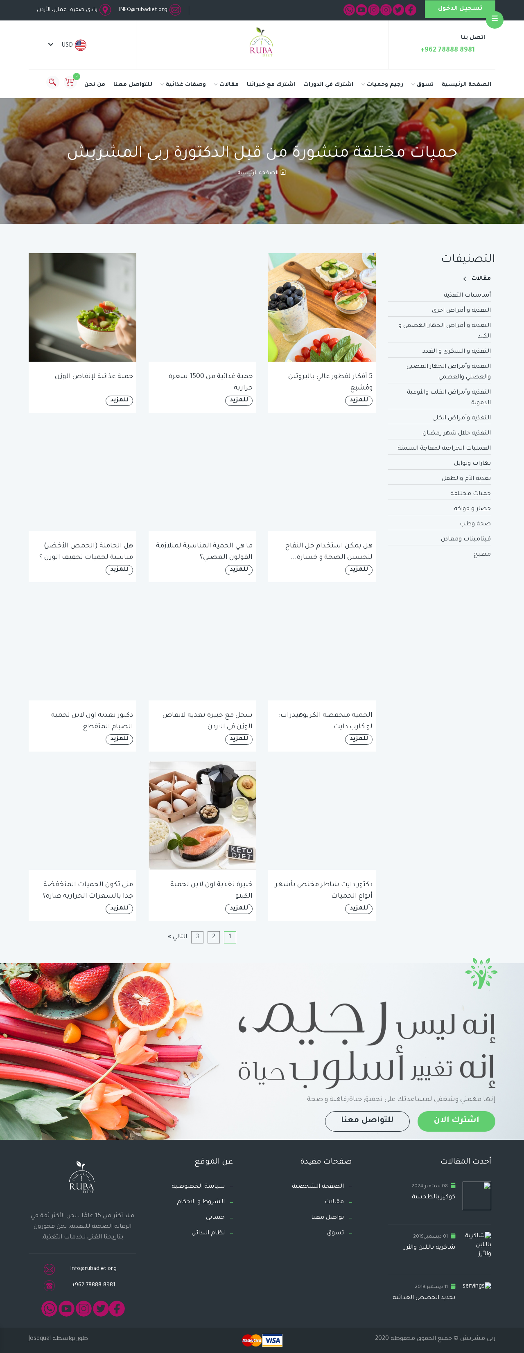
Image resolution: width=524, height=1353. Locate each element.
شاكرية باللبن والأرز (429, 1248)
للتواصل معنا (132, 85)
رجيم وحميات (385, 85)
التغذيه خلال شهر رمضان (456, 433)
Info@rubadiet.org (93, 1269)
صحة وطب (475, 524)
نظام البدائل (208, 1233)
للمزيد (359, 400)
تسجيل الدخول (460, 9)
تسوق (425, 85)
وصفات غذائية (186, 85)
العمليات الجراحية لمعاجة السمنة (444, 449)
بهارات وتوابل (472, 464)
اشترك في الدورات (328, 85)
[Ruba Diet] (262, 44)
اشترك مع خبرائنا (271, 85)
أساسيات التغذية (467, 296)
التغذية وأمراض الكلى (461, 418)
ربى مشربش (476, 1339)
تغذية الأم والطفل (466, 479)
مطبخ (482, 555)
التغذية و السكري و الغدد (456, 352)
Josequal (40, 1339)
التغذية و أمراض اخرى (461, 311)
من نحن (94, 85)
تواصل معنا (327, 1218)
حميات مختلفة (470, 494)
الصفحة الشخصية (318, 1187)
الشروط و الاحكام (201, 1202)
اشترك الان (456, 1121)
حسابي (215, 1218)
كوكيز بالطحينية (433, 1197)
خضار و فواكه (472, 509)
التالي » (177, 937)
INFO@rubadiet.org (143, 10)
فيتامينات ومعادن (466, 539)
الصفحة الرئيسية (466, 85)
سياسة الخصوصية (198, 1187)
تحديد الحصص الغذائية (424, 1298)
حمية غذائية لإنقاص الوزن (94, 376)
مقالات (229, 85)
